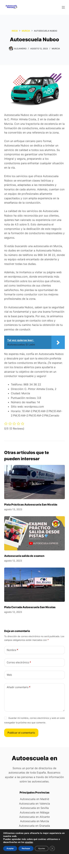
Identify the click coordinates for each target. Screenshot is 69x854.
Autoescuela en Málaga (34, 812)
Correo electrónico (19, 662)
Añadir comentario (18, 687)
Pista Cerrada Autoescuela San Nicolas (29, 607)
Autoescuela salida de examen (24, 555)
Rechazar (26, 848)
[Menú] (63, 7)
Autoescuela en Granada (34, 825)
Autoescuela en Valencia (34, 803)
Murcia (56, 48)
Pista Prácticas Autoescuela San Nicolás (30, 504)
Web (9, 674)
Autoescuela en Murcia (34, 821)
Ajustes (41, 848)
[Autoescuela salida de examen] (34, 533)
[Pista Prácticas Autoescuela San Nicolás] (34, 482)
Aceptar (10, 848)
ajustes (29, 842)
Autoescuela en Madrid (34, 799)
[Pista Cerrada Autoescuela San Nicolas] (34, 585)
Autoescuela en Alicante (34, 816)
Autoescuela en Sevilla (34, 808)
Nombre (12, 650)
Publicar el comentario (21, 732)
